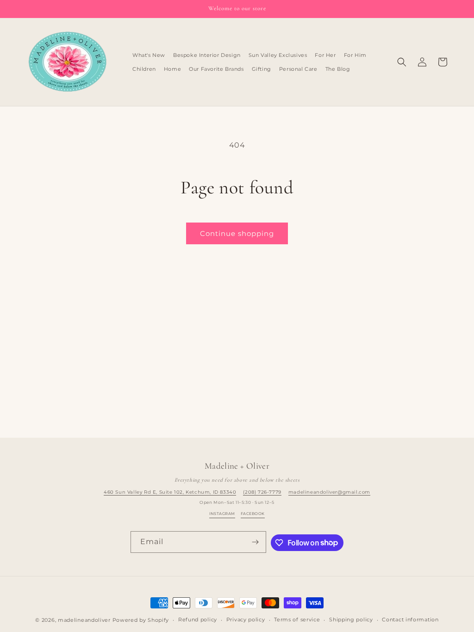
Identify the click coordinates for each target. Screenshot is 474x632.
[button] (402, 62)
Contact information (410, 619)
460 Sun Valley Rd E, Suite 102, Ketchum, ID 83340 (170, 492)
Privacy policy (245, 619)
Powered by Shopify (140, 620)
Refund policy (197, 619)
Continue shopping (237, 233)
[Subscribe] (255, 542)
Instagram (222, 513)
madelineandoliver (84, 620)
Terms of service (297, 619)
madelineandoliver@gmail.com (329, 492)
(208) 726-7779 (262, 492)
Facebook (253, 513)
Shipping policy (351, 619)
